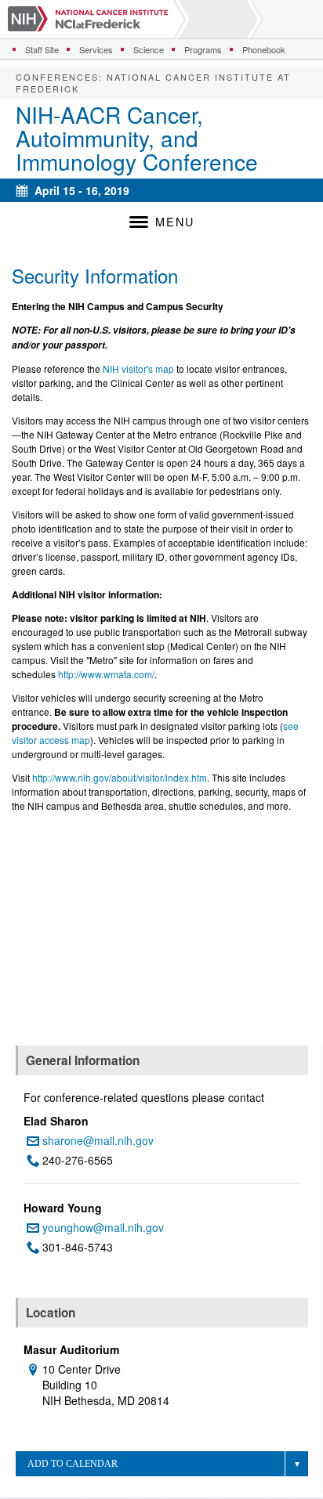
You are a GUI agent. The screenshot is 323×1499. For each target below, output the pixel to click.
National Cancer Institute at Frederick (153, 82)
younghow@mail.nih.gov (103, 1227)
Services (96, 49)
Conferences (57, 76)
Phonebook (263, 49)
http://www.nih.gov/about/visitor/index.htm (119, 777)
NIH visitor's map (138, 368)
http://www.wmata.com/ (106, 674)
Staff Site (42, 49)
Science (148, 49)
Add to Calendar (72, 1463)
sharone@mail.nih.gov (98, 1140)
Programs (203, 49)
